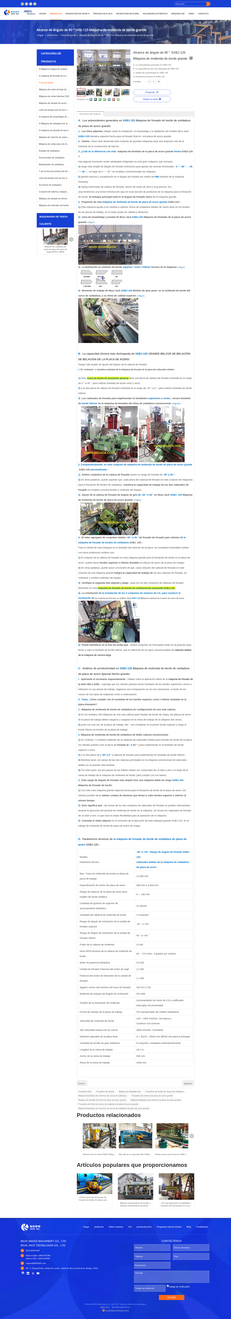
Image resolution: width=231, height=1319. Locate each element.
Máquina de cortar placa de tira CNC (56, 144)
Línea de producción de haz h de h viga (56, 110)
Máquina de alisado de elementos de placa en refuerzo (56, 198)
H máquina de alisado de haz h (53, 130)
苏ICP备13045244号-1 (121, 1307)
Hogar (86, 1227)
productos (99, 1227)
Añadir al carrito (150, 99)
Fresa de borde (46, 83)
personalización (144, 1227)
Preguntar (150, 92)
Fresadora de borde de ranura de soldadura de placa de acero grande (108, 1104)
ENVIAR (172, 1297)
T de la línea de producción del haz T (56, 171)
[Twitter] (22, 4)
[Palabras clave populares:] (208, 4)
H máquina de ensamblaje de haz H (56, 117)
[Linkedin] (30, 4)
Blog (189, 1227)
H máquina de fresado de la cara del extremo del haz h (56, 76)
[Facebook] (34, 4)
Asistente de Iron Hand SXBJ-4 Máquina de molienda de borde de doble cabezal (99, 1154)
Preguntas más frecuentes (169, 1227)
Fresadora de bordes (105, 1091)
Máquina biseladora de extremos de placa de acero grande (156, 1100)
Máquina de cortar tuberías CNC (54, 96)
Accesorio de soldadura (50, 185)
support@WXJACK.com (36, 1263)
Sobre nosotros (116, 1227)
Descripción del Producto (90, 114)
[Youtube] (38, 1273)
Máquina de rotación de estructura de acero (56, 137)
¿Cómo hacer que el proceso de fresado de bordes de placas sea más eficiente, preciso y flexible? (93, 1198)
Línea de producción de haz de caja (56, 178)
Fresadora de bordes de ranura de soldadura (164, 1091)
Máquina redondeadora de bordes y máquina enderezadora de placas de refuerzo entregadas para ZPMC (135, 1204)
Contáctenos (202, 1227)
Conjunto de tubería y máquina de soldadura (56, 192)
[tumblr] (26, 4)
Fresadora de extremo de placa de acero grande (152, 1096)
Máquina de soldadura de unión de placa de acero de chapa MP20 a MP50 (55, 249)
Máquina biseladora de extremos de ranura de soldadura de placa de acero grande (113, 1108)
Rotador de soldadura (49, 151)
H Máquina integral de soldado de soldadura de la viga (56, 69)
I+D (130, 1227)
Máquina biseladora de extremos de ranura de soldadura (102, 1096)
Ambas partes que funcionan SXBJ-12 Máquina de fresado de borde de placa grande (171, 1154)
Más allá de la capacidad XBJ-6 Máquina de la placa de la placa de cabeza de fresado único (135, 1154)
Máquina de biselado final (129, 1091)
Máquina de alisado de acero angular (56, 103)
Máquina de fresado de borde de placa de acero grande (102, 1100)
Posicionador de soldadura (51, 158)
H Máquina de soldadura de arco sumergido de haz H (56, 123)
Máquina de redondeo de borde (54, 205)
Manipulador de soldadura (51, 164)
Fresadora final (84, 1091)
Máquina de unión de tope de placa (55, 89)
